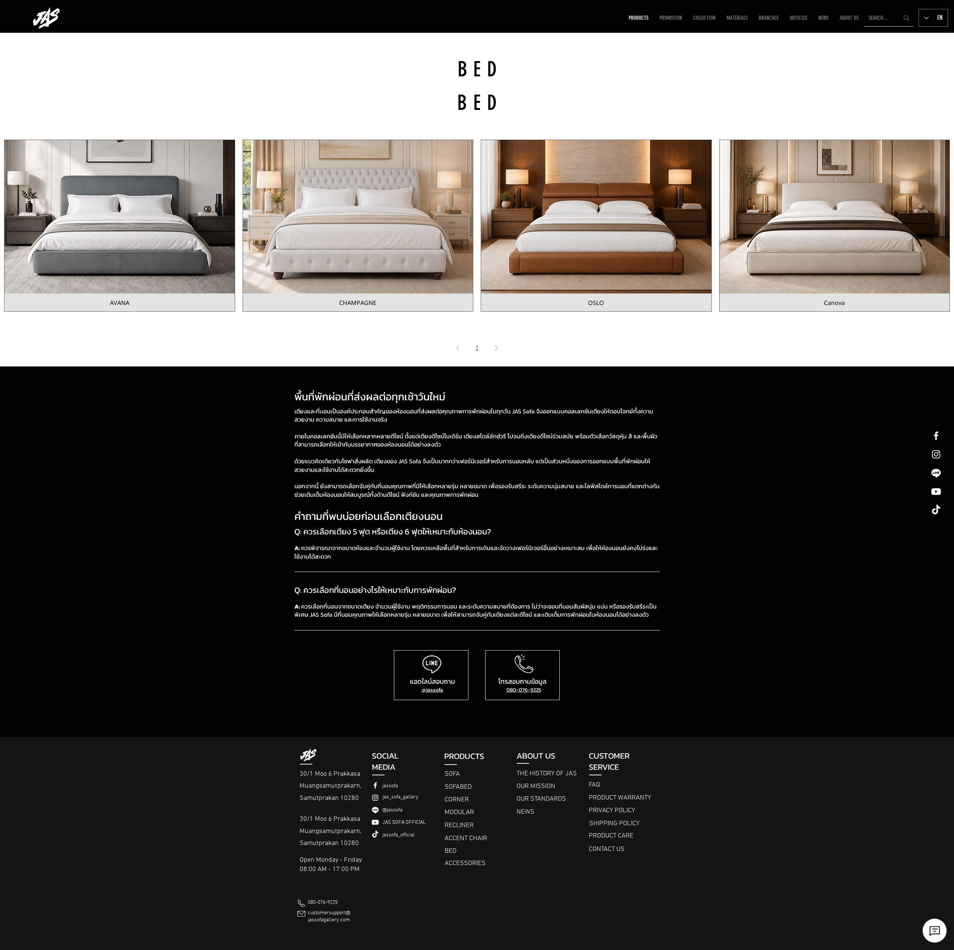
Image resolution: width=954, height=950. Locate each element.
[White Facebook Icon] (936, 435)
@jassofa (432, 690)
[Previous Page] (457, 348)
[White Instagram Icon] (936, 454)
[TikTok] (936, 510)
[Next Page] (496, 348)
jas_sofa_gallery (400, 797)
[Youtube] (936, 491)
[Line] (936, 473)
